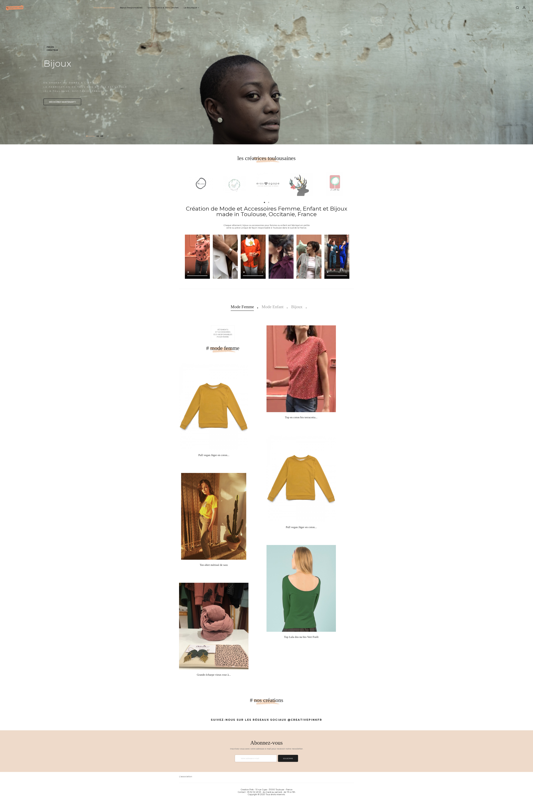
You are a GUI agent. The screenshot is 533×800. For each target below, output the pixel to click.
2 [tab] (268, 202)
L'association (185, 776)
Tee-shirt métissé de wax (214, 564)
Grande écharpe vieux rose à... (214, 674)
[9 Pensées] (201, 184)
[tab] (242, 307)
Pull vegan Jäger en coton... (213, 455)
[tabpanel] (199, 184)
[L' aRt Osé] (335, 184)
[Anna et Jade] (234, 184)
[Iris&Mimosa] (301, 184)
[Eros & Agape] (268, 184)
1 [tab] (264, 202)
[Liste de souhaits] (205, 438)
